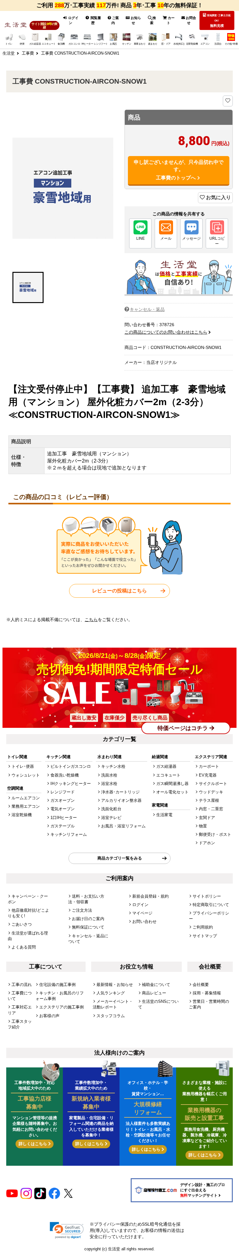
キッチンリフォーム (68, 834)
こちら (91, 619)
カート (171, 20)
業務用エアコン (26, 806)
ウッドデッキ (211, 792)
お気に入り (218, 197)
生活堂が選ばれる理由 (28, 936)
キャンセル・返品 (147, 309)
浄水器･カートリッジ (120, 792)
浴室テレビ (111, 817)
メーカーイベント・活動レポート (113, 1004)
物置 (203, 826)
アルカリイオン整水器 (121, 800)
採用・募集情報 (207, 993)
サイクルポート (213, 783)
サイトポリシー (207, 896)
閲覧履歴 (95, 20)
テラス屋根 (209, 800)
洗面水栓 (109, 775)
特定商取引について (211, 904)
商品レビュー (154, 993)
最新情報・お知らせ (114, 984)
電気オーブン (62, 808)
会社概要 (201, 984)
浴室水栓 (109, 783)
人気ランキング (110, 993)
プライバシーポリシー (209, 916)
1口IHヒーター (63, 817)
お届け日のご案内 (88, 918)
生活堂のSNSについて (158, 1004)
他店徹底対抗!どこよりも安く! (28, 913)
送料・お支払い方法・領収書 (86, 899)
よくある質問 (24, 947)
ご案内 (115, 20)
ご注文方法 (82, 910)
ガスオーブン (62, 800)
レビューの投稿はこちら (119, 590)
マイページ (142, 913)
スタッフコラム (110, 1015)
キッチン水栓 (113, 766)
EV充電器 (208, 775)
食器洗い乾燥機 (64, 775)
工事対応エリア (20, 1010)
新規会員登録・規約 (150, 896)
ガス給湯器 (166, 766)
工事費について (20, 996)
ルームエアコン (26, 798)
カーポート (209, 766)
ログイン (72, 20)
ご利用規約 (203, 927)
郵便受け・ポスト (215, 834)
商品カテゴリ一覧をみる (119, 858)
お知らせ (135, 20)
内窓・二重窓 (211, 808)
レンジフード (62, 792)
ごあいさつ (22, 924)
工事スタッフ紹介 (20, 1024)
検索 (153, 20)
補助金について (156, 984)
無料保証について (88, 927)
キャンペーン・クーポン (28, 899)
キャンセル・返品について (88, 939)
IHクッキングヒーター (70, 783)
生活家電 (164, 814)
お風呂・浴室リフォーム (123, 826)
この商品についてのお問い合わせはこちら (165, 332)
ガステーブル (62, 826)
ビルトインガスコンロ (70, 766)
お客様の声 (49, 1015)
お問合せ (190, 20)
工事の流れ (22, 984)
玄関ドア (207, 817)
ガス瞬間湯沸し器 (172, 783)
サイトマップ (205, 936)
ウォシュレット (26, 775)
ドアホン (207, 843)
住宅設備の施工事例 (57, 984)
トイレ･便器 (23, 766)
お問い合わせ (144, 921)
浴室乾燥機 (22, 814)
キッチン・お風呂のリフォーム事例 (59, 996)
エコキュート (168, 775)
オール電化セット (172, 792)
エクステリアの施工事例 (61, 1007)
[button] (28, 287)
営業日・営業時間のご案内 (209, 1004)
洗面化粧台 (111, 808)
